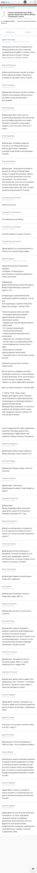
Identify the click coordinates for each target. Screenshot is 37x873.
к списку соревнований (9, 7)
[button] (33, 869)
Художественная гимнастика (16, 1)
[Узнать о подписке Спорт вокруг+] (25, 1)
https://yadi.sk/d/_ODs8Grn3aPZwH (15, 58)
